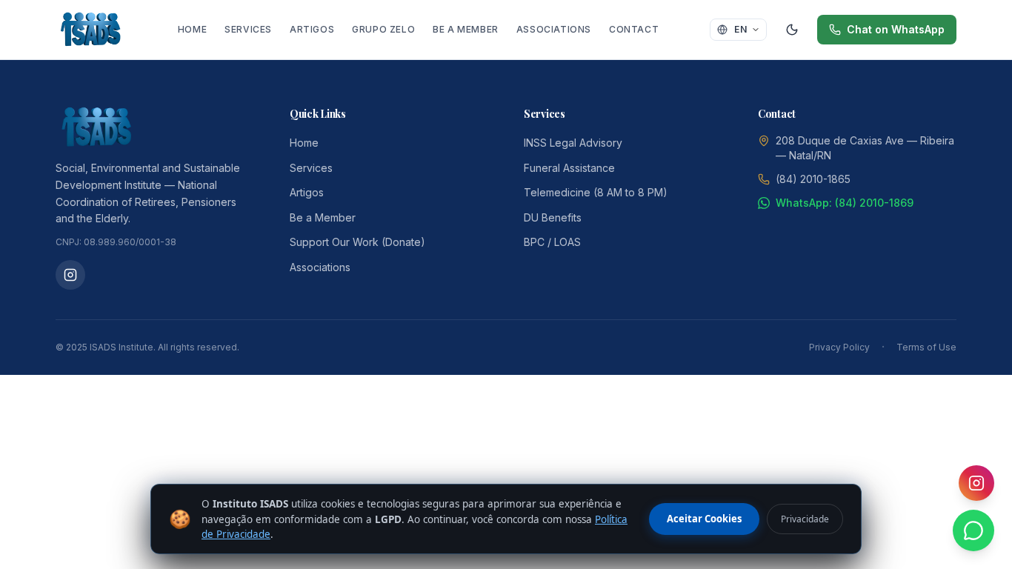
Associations (553, 29)
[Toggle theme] (792, 29)
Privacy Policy (839, 347)
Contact (634, 29)
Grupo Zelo (383, 29)
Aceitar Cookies (704, 518)
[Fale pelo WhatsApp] (973, 530)
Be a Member (466, 29)
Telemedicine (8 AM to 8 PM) (596, 192)
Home (192, 29)
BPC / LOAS (552, 242)
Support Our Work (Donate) (357, 242)
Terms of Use (926, 347)
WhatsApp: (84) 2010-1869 (844, 202)
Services (248, 29)
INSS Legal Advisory (573, 142)
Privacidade (805, 519)
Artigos (312, 29)
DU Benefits (553, 217)
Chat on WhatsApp (896, 29)
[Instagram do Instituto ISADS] (70, 275)
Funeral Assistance (569, 168)
